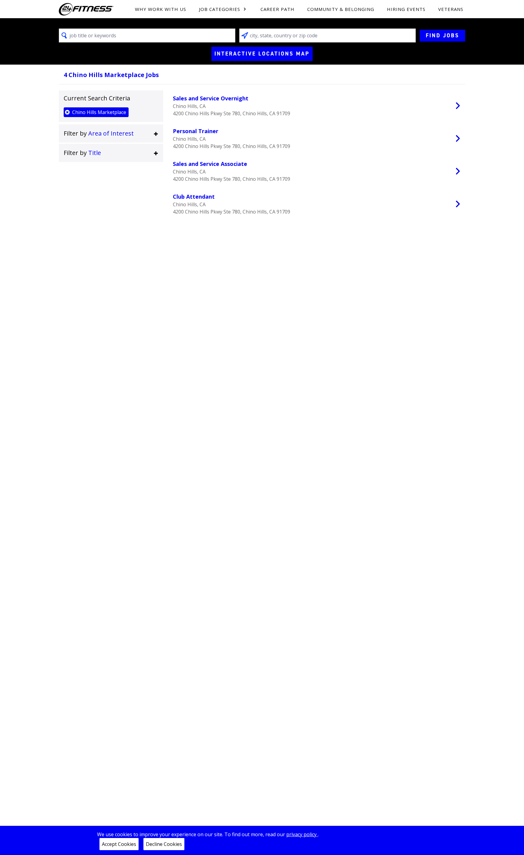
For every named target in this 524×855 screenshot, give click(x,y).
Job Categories (219, 9)
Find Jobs (442, 35)
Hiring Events (406, 9)
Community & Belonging (340, 9)
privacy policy (302, 834)
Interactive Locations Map (262, 53)
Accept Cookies (119, 844)
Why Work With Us (160, 9)
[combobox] (147, 35)
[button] (111, 133)
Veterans (450, 9)
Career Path (277, 9)
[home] (86, 9)
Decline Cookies (164, 844)
